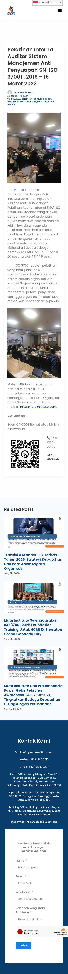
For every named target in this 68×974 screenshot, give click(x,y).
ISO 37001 (45, 98)
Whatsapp (23, 892)
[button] (60, 10)
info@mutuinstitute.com (38, 407)
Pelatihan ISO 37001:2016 (21, 101)
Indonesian (45, 2)
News (14, 98)
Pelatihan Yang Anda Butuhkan (30, 910)
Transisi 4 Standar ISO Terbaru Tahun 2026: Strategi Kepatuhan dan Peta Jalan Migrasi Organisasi (33, 561)
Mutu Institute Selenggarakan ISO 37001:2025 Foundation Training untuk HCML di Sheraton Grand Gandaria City (33, 627)
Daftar (23, 945)
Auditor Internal (28, 98)
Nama (20, 860)
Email (19, 876)
